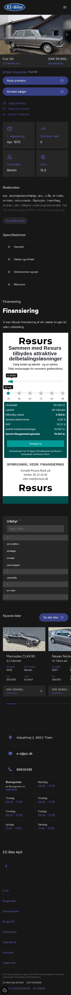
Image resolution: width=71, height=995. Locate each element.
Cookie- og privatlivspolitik (16, 988)
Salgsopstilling (17, 103)
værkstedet (11, 789)
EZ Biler (7, 71)
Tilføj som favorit (18, 108)
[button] (67, 35)
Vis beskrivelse (15, 220)
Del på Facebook (18, 114)
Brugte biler (20, 71)
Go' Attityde (39, 988)
